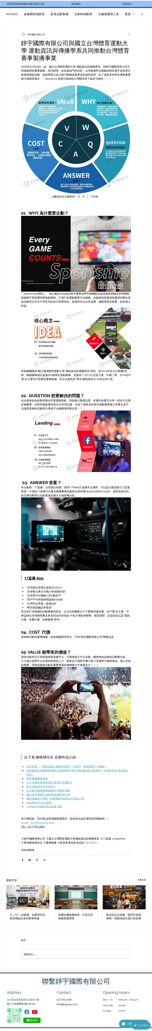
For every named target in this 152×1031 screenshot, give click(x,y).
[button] (142, 14)
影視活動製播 (59, 14)
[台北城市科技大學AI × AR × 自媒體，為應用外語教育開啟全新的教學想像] (27, 897)
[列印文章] (44, 859)
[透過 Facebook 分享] (22, 859)
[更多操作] (129, 34)
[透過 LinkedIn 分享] (29, 859)
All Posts (12, 14)
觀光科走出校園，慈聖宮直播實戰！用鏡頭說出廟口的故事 (123, 916)
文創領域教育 (83, 14)
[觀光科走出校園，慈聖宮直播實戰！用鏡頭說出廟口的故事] (124, 897)
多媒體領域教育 (34, 14)
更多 (128, 14)
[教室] (76, 897)
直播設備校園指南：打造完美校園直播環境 (75, 916)
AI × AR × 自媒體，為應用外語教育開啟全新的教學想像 (27, 916)
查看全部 (141, 879)
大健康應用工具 (108, 14)
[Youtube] (34, 1012)
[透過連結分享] (37, 859)
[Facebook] (27, 1012)
